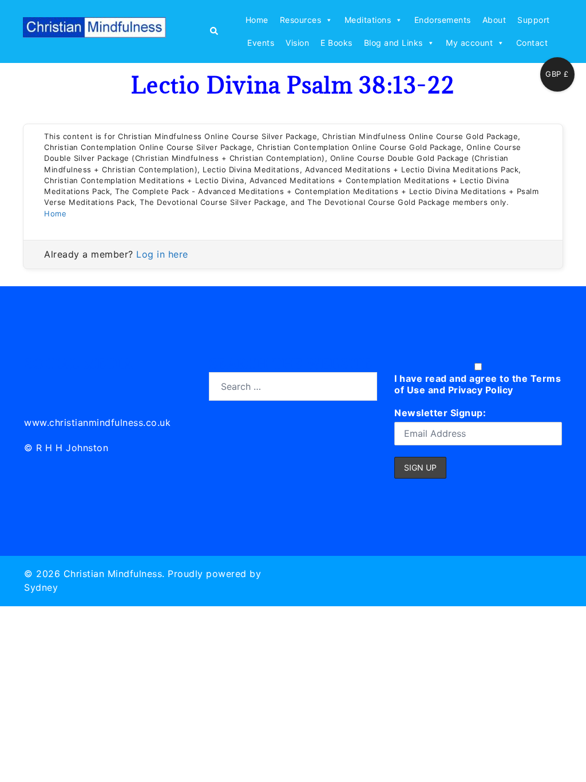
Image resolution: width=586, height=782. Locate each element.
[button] (213, 31)
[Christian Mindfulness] (94, 30)
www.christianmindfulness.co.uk (97, 422)
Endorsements (442, 20)
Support (533, 20)
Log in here (162, 254)
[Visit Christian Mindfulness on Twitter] (59, 384)
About (494, 20)
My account (469, 43)
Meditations (368, 20)
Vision (297, 43)
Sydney (41, 587)
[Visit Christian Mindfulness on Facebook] (84, 384)
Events (260, 43)
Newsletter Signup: (440, 412)
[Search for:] (293, 386)
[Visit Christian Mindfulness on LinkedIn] (33, 384)
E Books (336, 43)
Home (257, 20)
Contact (532, 43)
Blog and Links (393, 43)
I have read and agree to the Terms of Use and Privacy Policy (477, 384)
